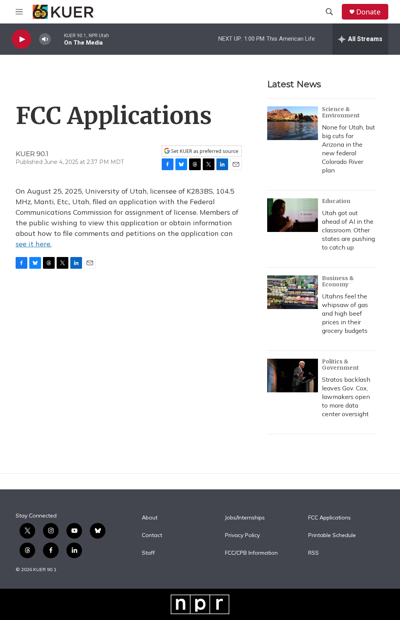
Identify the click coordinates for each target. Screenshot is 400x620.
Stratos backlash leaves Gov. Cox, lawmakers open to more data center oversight (346, 397)
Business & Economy (338, 281)
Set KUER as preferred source (204, 151)
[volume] (45, 39)
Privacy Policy (242, 535)
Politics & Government (340, 364)
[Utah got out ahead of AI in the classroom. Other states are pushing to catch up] (292, 215)
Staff (148, 553)
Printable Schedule (332, 535)
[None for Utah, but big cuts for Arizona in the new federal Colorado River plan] (292, 123)
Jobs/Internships (245, 518)
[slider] (57, 39)
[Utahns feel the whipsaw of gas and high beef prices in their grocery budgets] (292, 292)
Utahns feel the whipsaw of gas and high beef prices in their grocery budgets (345, 313)
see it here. (34, 243)
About (149, 518)
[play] (21, 39)
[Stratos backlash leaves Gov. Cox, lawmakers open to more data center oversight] (292, 375)
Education (336, 201)
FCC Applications (329, 518)
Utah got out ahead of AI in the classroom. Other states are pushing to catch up (348, 230)
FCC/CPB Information (251, 553)
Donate (368, 12)
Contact (152, 535)
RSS (313, 553)
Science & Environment (341, 112)
